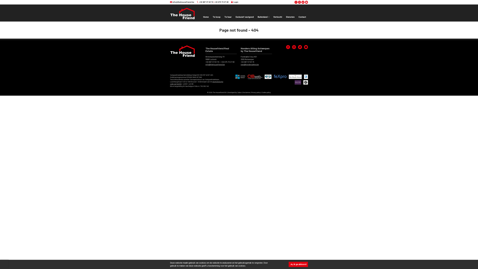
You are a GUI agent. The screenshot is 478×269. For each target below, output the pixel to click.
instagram (299, 2)
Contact (302, 17)
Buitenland (263, 17)
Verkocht (277, 17)
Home (206, 17)
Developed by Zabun (234, 92)
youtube (306, 2)
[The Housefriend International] (295, 76)
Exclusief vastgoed (245, 17)
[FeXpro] (280, 76)
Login (235, 2)
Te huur (228, 17)
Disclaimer (246, 92)
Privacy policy (256, 92)
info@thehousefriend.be (183, 2)
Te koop (216, 17)
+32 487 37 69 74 (206, 2)
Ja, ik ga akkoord (298, 264)
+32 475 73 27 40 (221, 2)
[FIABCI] (268, 76)
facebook (296, 2)
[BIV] (240, 76)
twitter (302, 2)
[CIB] (255, 76)
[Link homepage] (182, 13)
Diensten (290, 17)
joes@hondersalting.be (250, 65)
